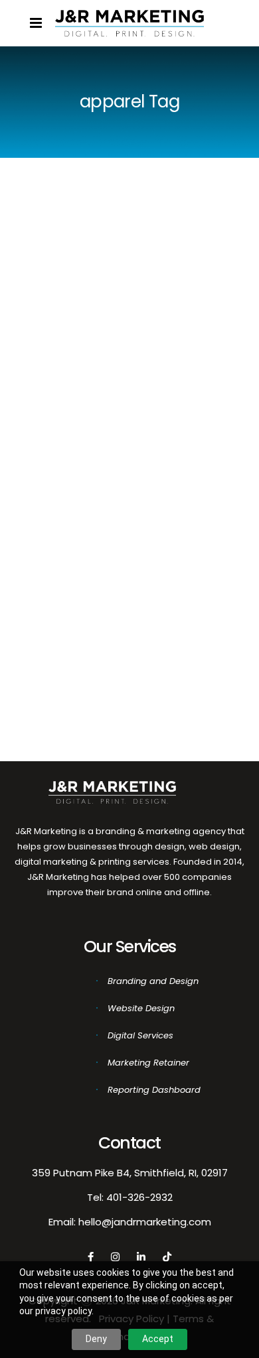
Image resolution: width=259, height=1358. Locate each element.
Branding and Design (153, 981)
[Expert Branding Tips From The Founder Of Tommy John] (75, 191)
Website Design (141, 1008)
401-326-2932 (139, 1197)
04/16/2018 (53, 604)
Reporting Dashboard (154, 1089)
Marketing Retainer (148, 1062)
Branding (51, 641)
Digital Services (140, 1035)
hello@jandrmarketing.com (144, 1222)
